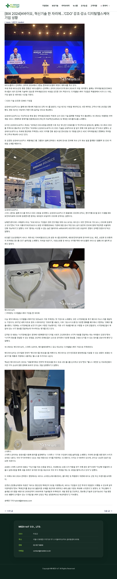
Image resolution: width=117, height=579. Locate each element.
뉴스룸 (75, 6)
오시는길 (84, 6)
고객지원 (94, 6)
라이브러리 (66, 6)
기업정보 (45, 6)
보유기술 (55, 6)
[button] (109, 6)
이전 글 (9, 511)
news (8, 22)
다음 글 (108, 511)
